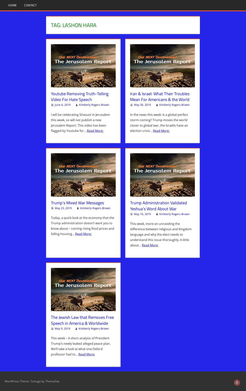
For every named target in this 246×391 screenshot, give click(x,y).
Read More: (95, 131)
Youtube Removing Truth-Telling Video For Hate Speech (79, 96)
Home (12, 5)
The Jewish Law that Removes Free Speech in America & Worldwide (82, 320)
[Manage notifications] (237, 382)
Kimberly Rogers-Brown (94, 105)
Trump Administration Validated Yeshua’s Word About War (158, 206)
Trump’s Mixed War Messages (77, 203)
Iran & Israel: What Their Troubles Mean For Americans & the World (159, 96)
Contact (30, 5)
